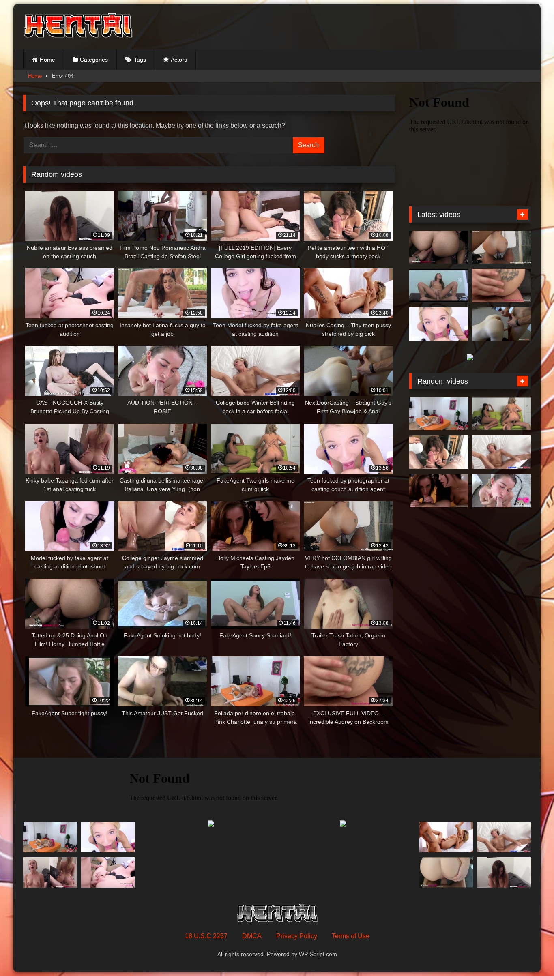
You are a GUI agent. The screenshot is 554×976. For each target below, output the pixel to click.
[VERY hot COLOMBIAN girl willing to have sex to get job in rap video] (501, 247)
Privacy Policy (296, 936)
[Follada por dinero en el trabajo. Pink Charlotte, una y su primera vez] (438, 414)
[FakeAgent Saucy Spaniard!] (438, 285)
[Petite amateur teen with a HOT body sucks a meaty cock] (438, 452)
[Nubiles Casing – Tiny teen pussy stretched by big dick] (446, 837)
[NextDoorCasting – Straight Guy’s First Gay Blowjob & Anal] (501, 324)
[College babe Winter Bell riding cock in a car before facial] (501, 452)
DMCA (252, 936)
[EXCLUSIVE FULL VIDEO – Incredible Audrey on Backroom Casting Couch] (501, 285)
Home (47, 59)
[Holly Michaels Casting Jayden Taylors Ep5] (438, 490)
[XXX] (78, 27)
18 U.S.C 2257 (206, 936)
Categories (94, 59)
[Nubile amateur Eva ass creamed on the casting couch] (504, 872)
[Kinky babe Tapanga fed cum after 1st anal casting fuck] (50, 872)
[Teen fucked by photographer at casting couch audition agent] (438, 324)
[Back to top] (529, 952)
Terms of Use (350, 936)
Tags (140, 59)
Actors (179, 59)
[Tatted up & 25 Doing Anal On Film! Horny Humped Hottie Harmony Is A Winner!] (438, 247)
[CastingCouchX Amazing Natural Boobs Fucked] (446, 872)
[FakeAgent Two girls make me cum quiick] (501, 414)
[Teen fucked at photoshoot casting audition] (108, 872)
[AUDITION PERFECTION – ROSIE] (501, 490)
